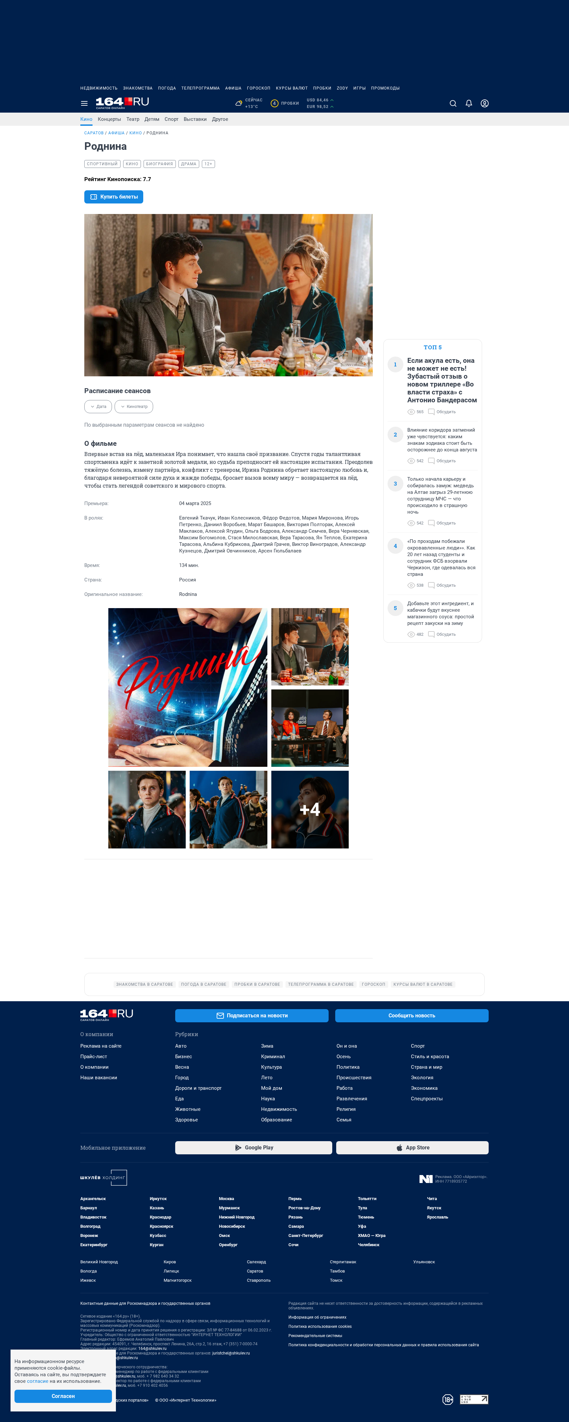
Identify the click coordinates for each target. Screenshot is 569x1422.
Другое (220, 119)
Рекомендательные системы (315, 1335)
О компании (94, 1067)
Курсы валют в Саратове (423, 984)
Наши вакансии (98, 1078)
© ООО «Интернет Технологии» (185, 1400)
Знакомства (138, 88)
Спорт (171, 119)
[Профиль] (485, 103)
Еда (179, 1099)
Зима (267, 1046)
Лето (267, 1078)
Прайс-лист (93, 1057)
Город (182, 1078)
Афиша (233, 88)
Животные (188, 1109)
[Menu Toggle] (84, 103)
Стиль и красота (430, 1057)
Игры (359, 88)
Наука (268, 1099)
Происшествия (354, 1078)
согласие (37, 1381)
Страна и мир (426, 1067)
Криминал (273, 1057)
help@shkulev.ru (123, 1357)
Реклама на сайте (101, 1046)
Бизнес (183, 1057)
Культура (271, 1067)
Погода (167, 88)
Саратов (94, 133)
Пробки (322, 88)
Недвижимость (99, 88)
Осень (344, 1057)
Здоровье (186, 1120)
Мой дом (271, 1088)
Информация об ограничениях (317, 1317)
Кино (86, 119)
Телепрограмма (200, 88)
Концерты (109, 119)
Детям (152, 119)
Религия (346, 1109)
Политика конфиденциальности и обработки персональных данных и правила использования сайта (383, 1345)
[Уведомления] (469, 103)
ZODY (342, 88)
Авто (181, 1046)
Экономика (424, 1088)
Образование (276, 1120)
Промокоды (385, 88)
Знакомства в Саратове (144, 984)
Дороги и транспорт (198, 1088)
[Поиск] (453, 103)
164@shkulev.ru (152, 1348)
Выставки (195, 119)
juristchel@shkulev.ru (231, 1353)
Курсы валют (292, 88)
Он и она (347, 1046)
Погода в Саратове (204, 984)
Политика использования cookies (320, 1326)
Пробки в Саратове (257, 984)
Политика (348, 1067)
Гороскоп (259, 88)
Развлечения (352, 1099)
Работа (345, 1088)
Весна (182, 1067)
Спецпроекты (427, 1099)
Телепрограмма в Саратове (321, 984)
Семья (344, 1120)
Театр (132, 119)
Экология (422, 1078)
